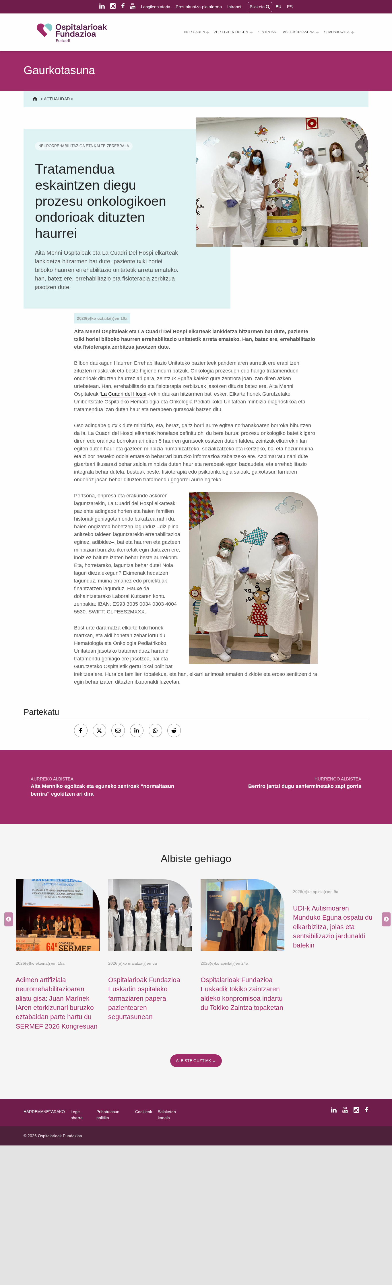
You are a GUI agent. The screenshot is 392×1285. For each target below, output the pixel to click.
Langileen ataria (155, 6)
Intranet (234, 6)
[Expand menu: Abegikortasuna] (317, 32)
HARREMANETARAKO (44, 1111)
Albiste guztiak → (196, 1060)
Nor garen (194, 32)
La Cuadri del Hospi (123, 394)
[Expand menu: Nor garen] (207, 32)
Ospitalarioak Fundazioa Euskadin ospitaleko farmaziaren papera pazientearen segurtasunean (144, 998)
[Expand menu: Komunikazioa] (352, 32)
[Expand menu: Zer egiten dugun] (251, 32)
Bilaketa (258, 6)
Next (385, 919)
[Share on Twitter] (99, 730)
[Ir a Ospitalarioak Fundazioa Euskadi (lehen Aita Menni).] (35, 99)
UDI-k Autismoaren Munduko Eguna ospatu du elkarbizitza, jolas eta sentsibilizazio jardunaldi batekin (332, 927)
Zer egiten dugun (231, 32)
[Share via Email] (118, 730)
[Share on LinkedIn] (136, 730)
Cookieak (143, 1111)
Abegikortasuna (299, 32)
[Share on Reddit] (174, 730)
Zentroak (266, 32)
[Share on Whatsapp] (155, 730)
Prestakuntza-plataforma (199, 6)
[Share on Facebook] (81, 730)
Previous (7, 919)
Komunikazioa (336, 32)
